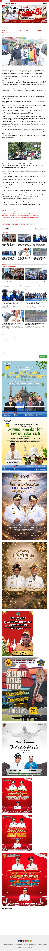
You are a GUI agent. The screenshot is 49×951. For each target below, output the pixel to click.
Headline (4, 28)
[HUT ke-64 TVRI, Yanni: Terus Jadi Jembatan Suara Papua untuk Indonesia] (24, 252)
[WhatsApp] (28, 923)
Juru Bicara (29, 224)
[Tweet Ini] (38, 229)
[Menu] (3, 3)
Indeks (4, 926)
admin (6, 35)
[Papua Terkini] (10, 3)
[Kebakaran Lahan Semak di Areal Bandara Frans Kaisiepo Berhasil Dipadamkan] (40, 252)
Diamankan (23, 224)
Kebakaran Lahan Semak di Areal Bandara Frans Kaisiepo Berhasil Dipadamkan (19, 220)
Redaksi (21, 928)
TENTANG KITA (10, 926)
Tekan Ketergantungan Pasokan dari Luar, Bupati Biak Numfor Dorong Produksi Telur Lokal (21, 211)
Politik (7, 28)
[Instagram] (26, 923)
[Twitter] (21, 923)
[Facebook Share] (36, 229)
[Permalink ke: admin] (3, 35)
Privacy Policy (43, 926)
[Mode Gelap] (44, 3)
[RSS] (31, 923)
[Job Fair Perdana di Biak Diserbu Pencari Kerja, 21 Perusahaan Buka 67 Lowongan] (24, 238)
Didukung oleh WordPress (20, 930)
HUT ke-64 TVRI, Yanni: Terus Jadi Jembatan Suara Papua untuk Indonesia (18, 219)
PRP (34, 224)
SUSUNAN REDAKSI (24, 926)
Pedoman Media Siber (34, 926)
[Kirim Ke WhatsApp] (46, 229)
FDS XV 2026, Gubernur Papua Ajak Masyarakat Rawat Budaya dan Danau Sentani (20, 217)
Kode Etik (17, 926)
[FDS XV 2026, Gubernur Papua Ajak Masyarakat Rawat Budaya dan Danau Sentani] (9, 252)
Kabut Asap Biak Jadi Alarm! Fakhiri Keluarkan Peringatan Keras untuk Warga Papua (27, 1)
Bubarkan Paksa (6, 224)
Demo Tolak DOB (15, 224)
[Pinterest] (23, 923)
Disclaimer (27, 928)
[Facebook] (19, 923)
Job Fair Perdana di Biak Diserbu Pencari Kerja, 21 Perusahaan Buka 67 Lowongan (19, 213)
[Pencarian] (46, 3)
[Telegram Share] (43, 229)
